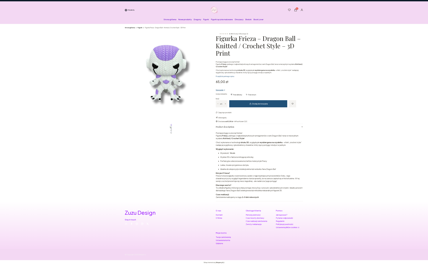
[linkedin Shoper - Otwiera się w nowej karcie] (126, 223)
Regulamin (280, 221)
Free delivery (237, 95)
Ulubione (219, 243)
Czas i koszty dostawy (255, 218)
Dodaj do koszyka (260, 104)
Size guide (219, 90)
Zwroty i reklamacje (254, 224)
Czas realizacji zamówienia (256, 221)
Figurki (140, 28)
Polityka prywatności (284, 224)
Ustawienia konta (223, 240)
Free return (252, 95)
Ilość (217, 99)
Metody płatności (253, 215)
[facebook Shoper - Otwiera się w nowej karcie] (131, 223)
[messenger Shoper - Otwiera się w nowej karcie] (137, 223)
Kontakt (219, 215)
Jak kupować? (281, 215)
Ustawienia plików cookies (287, 227)
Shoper (141, 255)
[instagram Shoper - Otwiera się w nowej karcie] (142, 223)
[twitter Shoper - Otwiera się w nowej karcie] (147, 223)
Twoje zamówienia (223, 237)
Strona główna (130, 28)
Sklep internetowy (213, 262)
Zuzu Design (140, 212)
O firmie (219, 218)
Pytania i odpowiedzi (284, 218)
